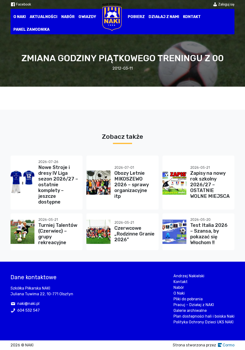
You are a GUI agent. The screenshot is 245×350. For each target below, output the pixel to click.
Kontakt (192, 16)
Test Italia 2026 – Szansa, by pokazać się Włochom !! (209, 233)
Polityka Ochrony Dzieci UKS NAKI (203, 322)
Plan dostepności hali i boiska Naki (203, 316)
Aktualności (43, 16)
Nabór (68, 16)
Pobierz (136, 16)
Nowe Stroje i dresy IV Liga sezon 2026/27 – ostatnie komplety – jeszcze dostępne (58, 184)
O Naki (19, 16)
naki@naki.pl (28, 303)
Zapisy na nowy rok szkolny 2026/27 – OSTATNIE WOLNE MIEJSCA (210, 184)
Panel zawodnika (31, 29)
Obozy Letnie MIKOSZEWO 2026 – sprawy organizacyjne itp (131, 184)
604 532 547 (28, 310)
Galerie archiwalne (190, 310)
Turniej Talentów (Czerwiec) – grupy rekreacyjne (57, 233)
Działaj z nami (164, 16)
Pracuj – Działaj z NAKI (193, 304)
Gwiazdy (87, 16)
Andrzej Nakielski (188, 276)
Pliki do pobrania (188, 299)
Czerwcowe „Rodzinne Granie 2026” (134, 233)
